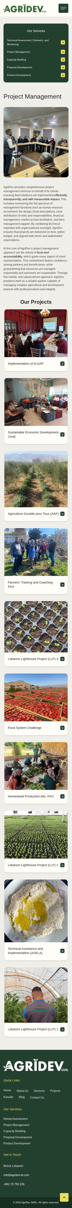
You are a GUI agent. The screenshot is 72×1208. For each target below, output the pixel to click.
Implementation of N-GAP (26, 363)
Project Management (16, 1124)
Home (7, 1090)
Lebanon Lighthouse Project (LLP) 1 (33, 1029)
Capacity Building (14, 1131)
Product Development (16, 1143)
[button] (63, 8)
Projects (55, 1090)
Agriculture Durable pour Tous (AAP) (33, 514)
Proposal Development (17, 1137)
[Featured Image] (36, 333)
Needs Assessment (15, 1118)
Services (39, 1090)
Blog (22, 1097)
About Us (22, 1090)
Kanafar (8, 1097)
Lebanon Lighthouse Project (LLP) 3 (33, 659)
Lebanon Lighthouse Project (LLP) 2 (33, 865)
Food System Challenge (24, 727)
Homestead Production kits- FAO (31, 796)
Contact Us (37, 1097)
